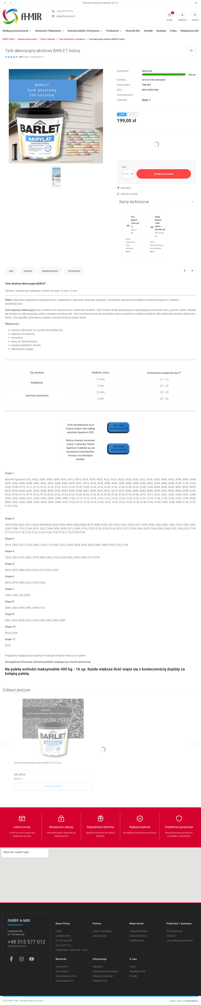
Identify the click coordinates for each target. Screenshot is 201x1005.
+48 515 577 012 (64, 11)
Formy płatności (174, 931)
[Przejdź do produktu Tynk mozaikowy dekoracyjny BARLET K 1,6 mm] (53, 729)
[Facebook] (11, 959)
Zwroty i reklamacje (102, 931)
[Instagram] (21, 959)
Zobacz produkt (53, 786)
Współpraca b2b (138, 971)
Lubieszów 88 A (63, 936)
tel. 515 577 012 (63, 945)
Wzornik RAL (62, 966)
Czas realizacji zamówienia (180, 940)
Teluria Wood (62, 971)
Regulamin (98, 966)
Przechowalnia (137, 940)
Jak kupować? (100, 936)
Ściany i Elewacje (48, 39)
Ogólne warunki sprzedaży (105, 971)
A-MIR (59, 931)
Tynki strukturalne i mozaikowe (72, 39)
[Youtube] (31, 959)
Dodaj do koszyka (163, 173)
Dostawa (171, 936)
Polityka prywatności (103, 976)
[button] (195, 2)
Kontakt (133, 976)
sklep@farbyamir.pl (65, 16)
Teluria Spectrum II (65, 981)
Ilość (124, 167)
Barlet (145, 100)
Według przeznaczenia (27, 39)
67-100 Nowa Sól (64, 940)
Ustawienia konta (138, 936)
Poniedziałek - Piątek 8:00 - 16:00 (71, 950)
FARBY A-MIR (8, 39)
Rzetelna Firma (100, 981)
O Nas (132, 966)
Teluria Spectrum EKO (66, 976)
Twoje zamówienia (139, 931)
